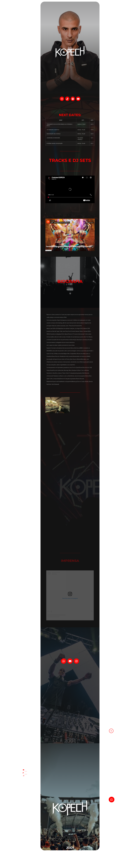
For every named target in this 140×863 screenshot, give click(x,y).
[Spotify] (73, 99)
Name (47, 718)
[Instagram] (62, 99)
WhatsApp (48, 729)
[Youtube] (78, 99)
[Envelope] (70, 661)
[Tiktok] (67, 99)
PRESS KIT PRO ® (70, 860)
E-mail (47, 724)
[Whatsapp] (63, 661)
